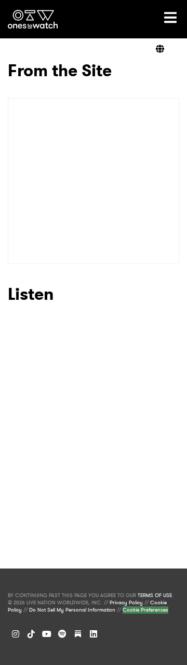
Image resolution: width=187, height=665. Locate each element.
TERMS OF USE (155, 595)
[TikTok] (31, 634)
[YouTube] (47, 634)
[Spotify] (62, 634)
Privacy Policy (126, 602)
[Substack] (78, 634)
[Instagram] (15, 634)
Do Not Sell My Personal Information (72, 610)
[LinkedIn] (93, 634)
